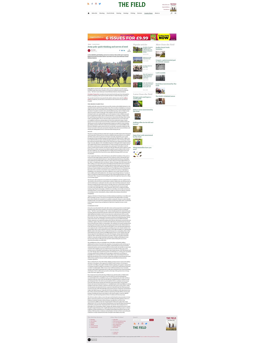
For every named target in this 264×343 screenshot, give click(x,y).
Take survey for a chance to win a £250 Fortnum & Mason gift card (148, 85)
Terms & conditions (143, 336)
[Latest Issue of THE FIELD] (173, 7)
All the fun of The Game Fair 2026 (147, 58)
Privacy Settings (157, 336)
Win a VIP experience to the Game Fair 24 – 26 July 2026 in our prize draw (148, 76)
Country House (95, 44)
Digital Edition (165, 7)
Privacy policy (150, 336)
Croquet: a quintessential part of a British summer (166, 61)
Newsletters (166, 9)
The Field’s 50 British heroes (165, 96)
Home (89, 44)
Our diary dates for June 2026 (147, 66)
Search (151, 319)
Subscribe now (165, 4)
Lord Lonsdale (160, 73)
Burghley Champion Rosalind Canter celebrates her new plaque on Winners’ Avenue (148, 50)
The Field (93, 50)
